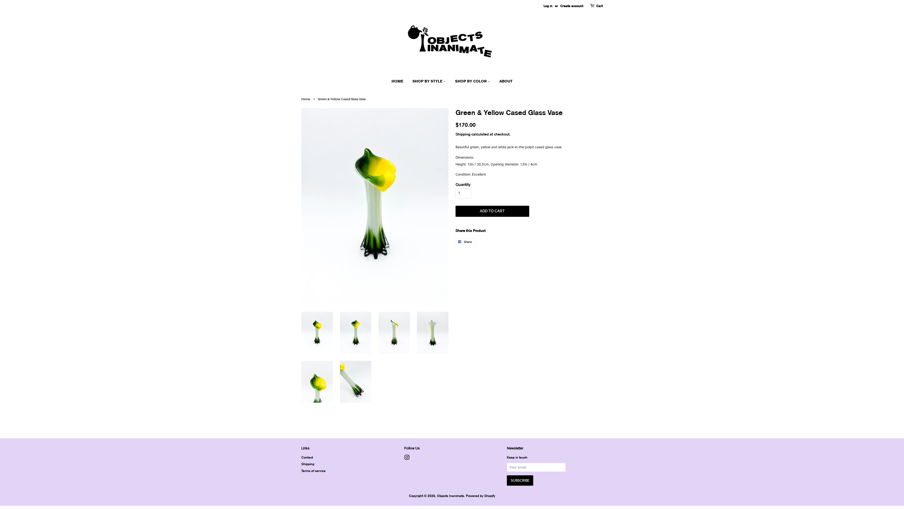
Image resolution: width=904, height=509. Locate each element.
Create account (571, 6)
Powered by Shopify (480, 495)
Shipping (463, 134)
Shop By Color (471, 81)
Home (397, 81)
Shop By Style (427, 81)
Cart (599, 6)
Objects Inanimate (450, 495)
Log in (548, 6)
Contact (307, 457)
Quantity (463, 184)
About (506, 81)
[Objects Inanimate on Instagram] (406, 458)
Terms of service (313, 470)
